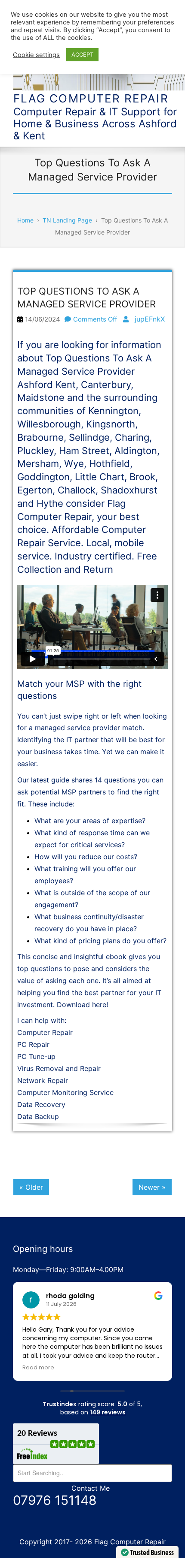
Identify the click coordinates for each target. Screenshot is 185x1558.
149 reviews (108, 1412)
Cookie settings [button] (36, 55)
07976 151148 (55, 1500)
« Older (31, 1187)
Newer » (152, 1187)
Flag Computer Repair (91, 98)
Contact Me (90, 1488)
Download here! (82, 1004)
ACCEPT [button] (82, 54)
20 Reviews (37, 1433)
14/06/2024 (42, 319)
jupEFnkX (150, 319)
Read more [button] (38, 1367)
